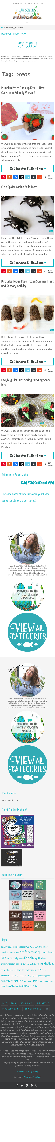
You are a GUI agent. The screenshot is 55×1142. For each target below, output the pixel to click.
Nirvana (27, 1077)
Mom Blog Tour (16, 976)
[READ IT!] (27, 168)
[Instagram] (44, 485)
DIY (3, 958)
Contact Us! (17, 3)
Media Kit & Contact (33, 1009)
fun (34, 958)
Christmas (42, 946)
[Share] (15, 177)
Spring (50, 981)
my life (24, 976)
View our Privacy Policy (27, 1071)
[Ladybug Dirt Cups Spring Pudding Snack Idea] (27, 410)
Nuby (29, 976)
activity (4, 946)
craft (23, 952)
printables (7, 981)
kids (42, 969)
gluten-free (14, 964)
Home (4, 1003)
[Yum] (9, 177)
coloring (4, 952)
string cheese (6, 986)
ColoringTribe (14, 952)
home (4, 970)
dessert (44, 952)
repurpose (27, 981)
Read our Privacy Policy (13, 33)
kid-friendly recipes (28, 970)
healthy (41, 963)
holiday (49, 963)
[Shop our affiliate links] (12, 866)
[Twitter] (31, 485)
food (28, 958)
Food (13, 1003)
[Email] (27, 177)
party (48, 976)
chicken (34, 947)
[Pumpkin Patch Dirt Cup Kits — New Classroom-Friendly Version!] (27, 121)
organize (34, 976)
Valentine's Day (32, 986)
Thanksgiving (16, 986)
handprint (32, 964)
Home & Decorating (11, 1009)
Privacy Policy (31, 3)
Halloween (24, 964)
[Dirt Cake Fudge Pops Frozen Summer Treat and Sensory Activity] (27, 314)
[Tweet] (21, 177)
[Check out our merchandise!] (27, 905)
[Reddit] (40, 177)
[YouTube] (51, 485)
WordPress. (36, 1077)
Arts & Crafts (26, 1003)
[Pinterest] (37, 485)
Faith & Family (43, 1003)
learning (5, 975)
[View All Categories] (27, 632)
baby (28, 946)
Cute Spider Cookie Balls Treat (19, 187)
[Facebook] (24, 485)
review (37, 981)
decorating (34, 952)
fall (8, 958)
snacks (45, 981)
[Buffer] (34, 177)
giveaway (5, 964)
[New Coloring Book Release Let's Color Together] (17, 847)
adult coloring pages (16, 947)
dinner (51, 952)
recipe (18, 981)
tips (24, 985)
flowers (21, 959)
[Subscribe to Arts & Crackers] (27, 594)
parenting (42, 976)
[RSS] (36, 1085)
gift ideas (41, 958)
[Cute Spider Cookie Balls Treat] (27, 215)
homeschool (12, 970)
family (14, 958)
